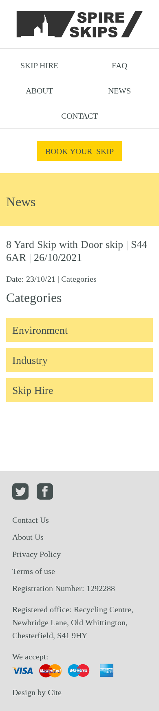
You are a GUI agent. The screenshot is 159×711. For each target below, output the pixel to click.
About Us (28, 537)
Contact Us (30, 519)
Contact (79, 115)
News (119, 90)
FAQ (119, 65)
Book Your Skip (79, 151)
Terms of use (33, 571)
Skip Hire (39, 65)
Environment (40, 330)
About (39, 90)
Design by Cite (37, 692)
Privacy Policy (36, 554)
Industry (30, 360)
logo (79, 24)
